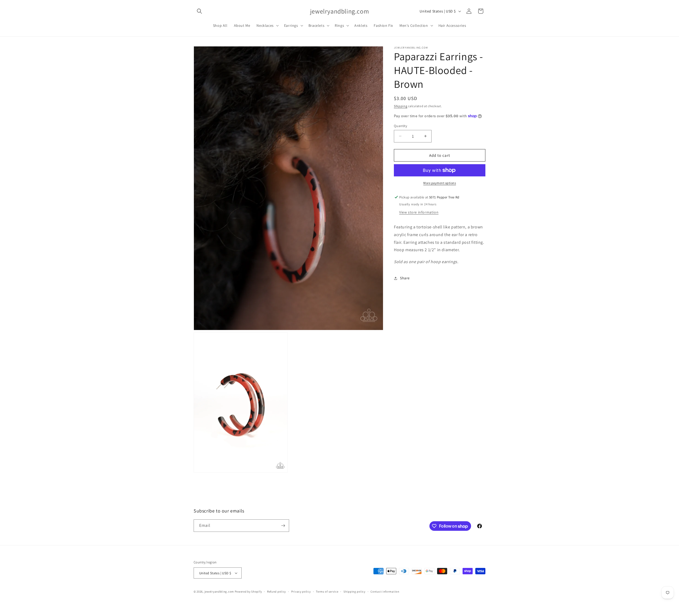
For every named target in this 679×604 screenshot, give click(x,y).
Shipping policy (354, 591)
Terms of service (327, 591)
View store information (418, 212)
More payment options (439, 183)
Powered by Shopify (248, 591)
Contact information (385, 591)
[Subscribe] (283, 525)
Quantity (400, 125)
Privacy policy (301, 591)
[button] (199, 11)
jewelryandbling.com (219, 591)
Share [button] (405, 278)
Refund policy (276, 591)
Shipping (400, 106)
